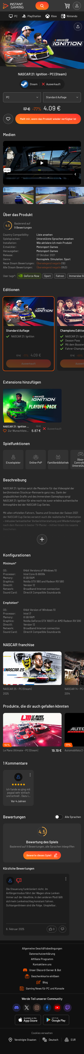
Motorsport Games (47, 247)
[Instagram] (37, 1008)
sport (47, 276)
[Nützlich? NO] (62, 929)
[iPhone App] (28, 1020)
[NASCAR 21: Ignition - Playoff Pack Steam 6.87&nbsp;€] (32, 406)
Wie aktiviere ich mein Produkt (54, 242)
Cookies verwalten (42, 1033)
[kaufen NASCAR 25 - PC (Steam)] (32, 668)
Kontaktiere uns (42, 964)
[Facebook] (47, 1008)
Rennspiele (42, 259)
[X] (27, 1008)
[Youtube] (57, 1008)
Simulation (56, 259)
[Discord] (16, 1008)
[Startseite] (13, 6)
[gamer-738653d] (18, 777)
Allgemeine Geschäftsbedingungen (42, 948)
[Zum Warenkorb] (67, 6)
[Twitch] (67, 1008)
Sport (67, 259)
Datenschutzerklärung (42, 953)
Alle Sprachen (73, 817)
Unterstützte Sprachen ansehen (55, 238)
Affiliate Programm (42, 959)
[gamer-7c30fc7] (10, 881)
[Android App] (56, 1020)
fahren (60, 276)
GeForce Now (31, 276)
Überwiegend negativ (48, 263)
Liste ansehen (44, 234)
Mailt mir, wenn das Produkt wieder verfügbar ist (48, 118)
